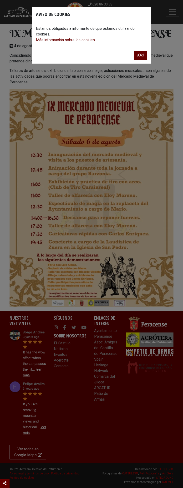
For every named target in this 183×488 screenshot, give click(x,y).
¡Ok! (140, 55)
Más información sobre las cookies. (66, 40)
